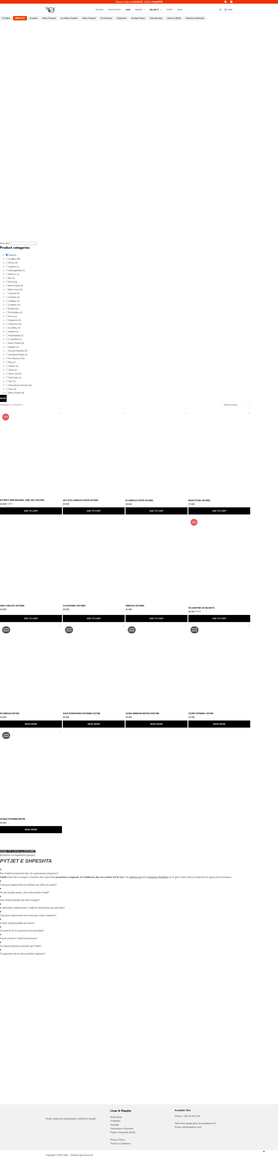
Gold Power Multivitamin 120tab (81, 713)
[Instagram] (231, 2)
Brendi (138, 10)
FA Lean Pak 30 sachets (201, 608)
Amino (13, 262)
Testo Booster (156, 18)
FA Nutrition (15, 312)
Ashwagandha (16, 270)
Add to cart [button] (31, 511)
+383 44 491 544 (191, 1116)
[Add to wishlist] (60, 412)
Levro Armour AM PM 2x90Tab (142, 713)
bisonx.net (88, 1155)
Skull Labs (14, 377)
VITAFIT (169, 10)
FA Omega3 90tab (9, 713)
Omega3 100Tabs (135, 605)
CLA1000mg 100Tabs (74, 605)
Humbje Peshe (138, 18)
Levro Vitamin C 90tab (200, 713)
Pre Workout (106, 18)
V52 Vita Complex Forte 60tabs (80, 500)
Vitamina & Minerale (195, 18)
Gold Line (15, 324)
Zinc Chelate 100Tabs (12, 605)
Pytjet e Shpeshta (119, 1132)
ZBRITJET (20, 18)
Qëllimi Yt (154, 10)
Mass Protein (16, 343)
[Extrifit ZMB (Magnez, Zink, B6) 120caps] (31, 453)
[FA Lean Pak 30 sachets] (219, 560)
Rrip (11, 362)
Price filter (4, 243)
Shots (12, 370)
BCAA (12, 282)
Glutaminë (121, 18)
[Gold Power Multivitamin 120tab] (94, 666)
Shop (128, 10)
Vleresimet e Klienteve (121, 1128)
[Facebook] (225, 2)
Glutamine (14, 320)
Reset (3, 398)
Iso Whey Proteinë (69, 18)
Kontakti (114, 1125)
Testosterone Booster (20, 385)
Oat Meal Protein (17, 354)
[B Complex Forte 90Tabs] (157, 453)
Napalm (13, 347)
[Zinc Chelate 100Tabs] (31, 559)
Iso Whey (14, 328)
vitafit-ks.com (135, 877)
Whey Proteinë (49, 18)
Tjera (12, 389)
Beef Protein (15, 285)
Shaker (13, 366)
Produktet (115, 1121)
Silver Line (14, 373)
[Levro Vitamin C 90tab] (219, 666)
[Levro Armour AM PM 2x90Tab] (157, 666)
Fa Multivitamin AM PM (12, 819)
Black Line (15, 289)
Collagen (14, 301)
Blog (179, 10)
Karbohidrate (15, 335)
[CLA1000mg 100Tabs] (94, 559)
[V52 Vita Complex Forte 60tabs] (94, 453)
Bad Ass (13, 274)
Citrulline (14, 297)
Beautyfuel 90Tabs (199, 500)
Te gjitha (14, 259)
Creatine (14, 304)
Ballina (99, 10)
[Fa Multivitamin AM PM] (31, 772)
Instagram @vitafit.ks (158, 877)
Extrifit (13, 308)
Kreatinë (34, 18)
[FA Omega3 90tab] (31, 666)
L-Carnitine (15, 339)
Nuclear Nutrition (17, 350)
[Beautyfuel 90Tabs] (219, 453)
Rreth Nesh (116, 1117)
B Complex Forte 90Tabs (139, 500)
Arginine (13, 266)
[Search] (221, 10)
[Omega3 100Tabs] (157, 559)
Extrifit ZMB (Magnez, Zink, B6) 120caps (22, 500)
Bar (11, 278)
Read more (31, 724)
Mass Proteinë (89, 18)
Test (11, 381)
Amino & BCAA (174, 18)
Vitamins (12, 255)
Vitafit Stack (114, 10)
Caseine (13, 293)
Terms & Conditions (120, 1143)
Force (12, 316)
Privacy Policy (117, 1140)
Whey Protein (16, 393)
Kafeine (13, 331)
